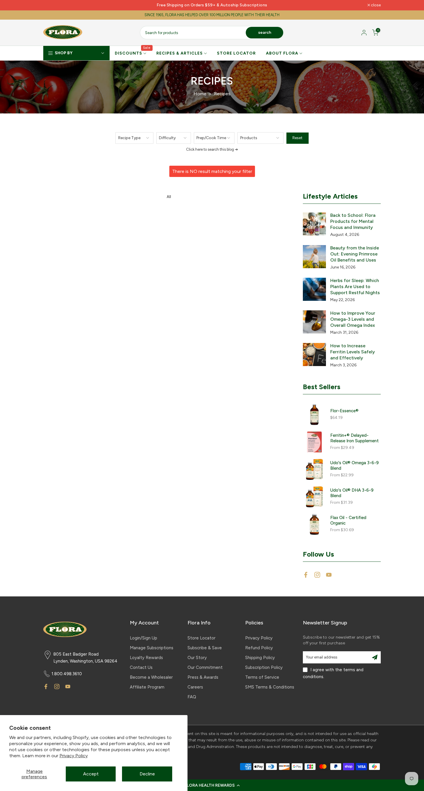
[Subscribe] (374, 657)
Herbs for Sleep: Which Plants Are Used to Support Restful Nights (355, 286)
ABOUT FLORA (282, 53)
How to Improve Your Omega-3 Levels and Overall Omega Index (352, 319)
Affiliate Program (147, 687)
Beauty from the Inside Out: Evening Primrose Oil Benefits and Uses (354, 254)
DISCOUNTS (133, 53)
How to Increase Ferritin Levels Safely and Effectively (352, 352)
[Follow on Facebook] (306, 574)
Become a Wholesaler (151, 677)
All (169, 197)
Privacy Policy (73, 755)
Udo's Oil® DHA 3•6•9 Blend (352, 493)
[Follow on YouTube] (329, 574)
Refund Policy (259, 647)
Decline (147, 774)
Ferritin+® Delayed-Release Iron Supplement (354, 438)
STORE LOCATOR (236, 53)
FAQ (191, 696)
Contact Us (141, 667)
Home (200, 93)
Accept (91, 774)
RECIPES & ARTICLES (179, 53)
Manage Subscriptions (151, 647)
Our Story (197, 657)
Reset (297, 137)
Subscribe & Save (204, 647)
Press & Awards (202, 677)
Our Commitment (205, 667)
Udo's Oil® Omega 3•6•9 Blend (354, 465)
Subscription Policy (264, 667)
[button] (212, 785)
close (51, 5)
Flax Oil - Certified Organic (348, 520)
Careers (195, 687)
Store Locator (201, 638)
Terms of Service (262, 677)
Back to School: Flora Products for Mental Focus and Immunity (353, 221)
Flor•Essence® (344, 410)
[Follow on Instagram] (317, 574)
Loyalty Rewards (146, 657)
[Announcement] (212, 5)
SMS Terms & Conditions (269, 687)
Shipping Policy (260, 657)
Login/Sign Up (143, 638)
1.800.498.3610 (67, 673)
